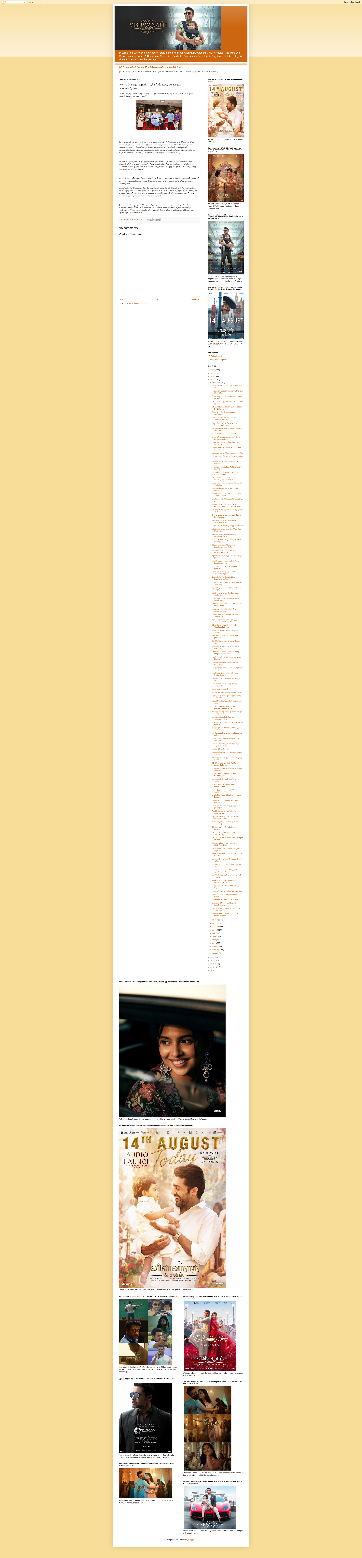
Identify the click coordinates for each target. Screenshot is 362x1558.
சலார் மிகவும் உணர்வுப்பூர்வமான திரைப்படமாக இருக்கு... (223, 718)
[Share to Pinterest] (159, 219)
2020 (212, 964)
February (216, 950)
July (214, 933)
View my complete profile (217, 360)
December (216, 383)
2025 (212, 373)
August (215, 930)
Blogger (191, 1540)
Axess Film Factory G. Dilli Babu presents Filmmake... (224, 551)
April (214, 943)
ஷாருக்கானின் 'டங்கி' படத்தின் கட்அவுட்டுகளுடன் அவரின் (222, 479)
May (214, 940)
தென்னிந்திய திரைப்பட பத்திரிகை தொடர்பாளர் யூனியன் (223, 578)
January (215, 953)
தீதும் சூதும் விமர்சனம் (220, 689)
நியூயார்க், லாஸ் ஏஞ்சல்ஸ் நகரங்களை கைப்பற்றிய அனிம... (225, 817)
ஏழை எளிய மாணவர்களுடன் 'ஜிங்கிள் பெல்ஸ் (227, 526)
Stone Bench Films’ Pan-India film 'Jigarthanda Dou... (225, 626)
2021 (212, 960)
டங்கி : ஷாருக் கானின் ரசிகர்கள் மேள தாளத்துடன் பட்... (225, 610)
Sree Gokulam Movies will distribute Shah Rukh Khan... (226, 844)
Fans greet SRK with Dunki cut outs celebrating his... (225, 473)
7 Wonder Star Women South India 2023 (227, 900)
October (215, 923)
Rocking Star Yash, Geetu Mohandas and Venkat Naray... (226, 881)
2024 (212, 377)
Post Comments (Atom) (138, 303)
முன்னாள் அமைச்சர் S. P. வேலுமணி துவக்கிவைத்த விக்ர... (224, 871)
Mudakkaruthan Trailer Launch (224, 434)
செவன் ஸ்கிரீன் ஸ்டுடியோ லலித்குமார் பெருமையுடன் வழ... (225, 745)
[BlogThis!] (151, 219)
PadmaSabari (216, 356)
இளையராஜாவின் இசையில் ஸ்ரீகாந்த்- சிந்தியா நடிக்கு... (225, 663)
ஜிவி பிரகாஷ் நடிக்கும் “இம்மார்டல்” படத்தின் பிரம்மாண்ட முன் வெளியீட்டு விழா (151, 67)
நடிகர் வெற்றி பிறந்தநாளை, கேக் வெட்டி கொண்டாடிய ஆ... (225, 562)
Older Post (195, 299)
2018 (212, 970)
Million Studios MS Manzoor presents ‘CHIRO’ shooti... (226, 495)
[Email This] (148, 219)
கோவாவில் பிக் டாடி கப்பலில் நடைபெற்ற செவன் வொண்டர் (225, 904)
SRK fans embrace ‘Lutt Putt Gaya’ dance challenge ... (225, 764)
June (214, 936)
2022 (212, 957)
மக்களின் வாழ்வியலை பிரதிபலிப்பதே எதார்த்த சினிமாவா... (224, 685)
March (215, 946)
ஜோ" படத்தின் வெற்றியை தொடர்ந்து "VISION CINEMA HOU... (224, 621)
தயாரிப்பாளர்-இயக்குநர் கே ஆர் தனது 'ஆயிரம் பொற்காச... (225, 674)
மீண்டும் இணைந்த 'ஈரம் (220, 749)
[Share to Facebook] (156, 219)
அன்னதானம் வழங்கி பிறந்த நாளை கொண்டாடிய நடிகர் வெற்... (224, 546)
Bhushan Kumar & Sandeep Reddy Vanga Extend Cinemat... (225, 653)
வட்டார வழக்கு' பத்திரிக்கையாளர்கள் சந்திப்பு (227, 453)
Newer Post (123, 299)
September (216, 927)
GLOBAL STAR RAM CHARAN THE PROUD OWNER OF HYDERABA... (226, 505)
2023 (212, 380)
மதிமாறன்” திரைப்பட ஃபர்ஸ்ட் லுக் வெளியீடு (227, 891)
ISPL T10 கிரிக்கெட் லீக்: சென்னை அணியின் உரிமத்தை (224, 419)
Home (159, 299)
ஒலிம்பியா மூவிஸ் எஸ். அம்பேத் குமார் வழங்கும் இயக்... (225, 823)
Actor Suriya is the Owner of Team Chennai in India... (225, 424)
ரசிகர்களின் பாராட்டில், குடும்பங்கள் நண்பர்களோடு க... (224, 521)
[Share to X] (153, 219)
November (216, 920)
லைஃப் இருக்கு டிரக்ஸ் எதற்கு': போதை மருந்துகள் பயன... (225, 791)
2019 (212, 967)
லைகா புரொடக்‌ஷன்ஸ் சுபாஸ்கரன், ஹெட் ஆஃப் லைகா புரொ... (226, 438)
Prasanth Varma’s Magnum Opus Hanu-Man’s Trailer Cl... (227, 605)
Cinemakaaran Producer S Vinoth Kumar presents (225, 915)
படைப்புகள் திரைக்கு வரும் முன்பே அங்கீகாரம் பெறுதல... (224, 573)
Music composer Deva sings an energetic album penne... (224, 707)
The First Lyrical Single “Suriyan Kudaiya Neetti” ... (224, 785)
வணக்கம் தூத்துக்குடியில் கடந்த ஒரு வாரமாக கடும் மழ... (225, 535)
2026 (212, 370)
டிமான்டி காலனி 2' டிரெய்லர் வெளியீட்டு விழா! (227, 692)
